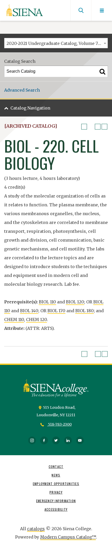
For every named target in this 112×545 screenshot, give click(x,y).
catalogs (36, 528)
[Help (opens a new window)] (104, 127)
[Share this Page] (91, 127)
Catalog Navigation (30, 108)
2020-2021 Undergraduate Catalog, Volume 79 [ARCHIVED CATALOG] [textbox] (57, 43)
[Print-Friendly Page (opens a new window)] (98, 127)
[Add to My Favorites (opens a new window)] (84, 127)
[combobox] (56, 43)
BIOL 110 (47, 301)
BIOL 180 (84, 310)
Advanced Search (22, 90)
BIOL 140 (29, 310)
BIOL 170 (56, 310)
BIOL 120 (75, 301)
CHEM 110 (14, 319)
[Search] (102, 71)
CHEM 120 (36, 319)
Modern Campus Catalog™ (68, 537)
